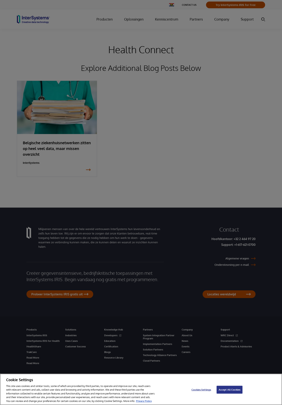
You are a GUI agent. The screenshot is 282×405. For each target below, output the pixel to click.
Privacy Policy (144, 401)
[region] (141, 389)
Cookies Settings (201, 389)
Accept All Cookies (229, 389)
